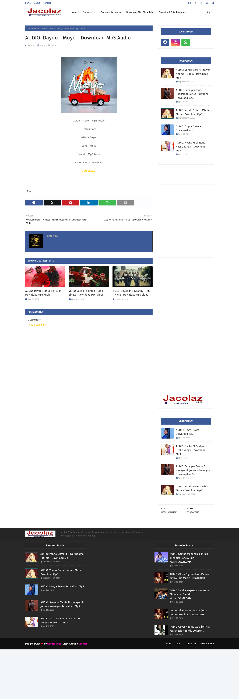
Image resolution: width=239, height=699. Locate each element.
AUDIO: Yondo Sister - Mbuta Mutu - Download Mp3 (193, 112)
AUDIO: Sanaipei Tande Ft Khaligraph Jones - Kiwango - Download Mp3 (193, 94)
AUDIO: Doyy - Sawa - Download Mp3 (188, 128)
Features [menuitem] (87, 12)
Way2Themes (54, 643)
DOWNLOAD (89, 170)
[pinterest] (207, 3)
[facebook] (189, 3)
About (37, 3)
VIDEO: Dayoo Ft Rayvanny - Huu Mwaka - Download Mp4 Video (131, 292)
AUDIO (164, 508)
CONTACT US (193, 512)
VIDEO (190, 508)
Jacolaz (32, 45)
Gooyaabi (83, 643)
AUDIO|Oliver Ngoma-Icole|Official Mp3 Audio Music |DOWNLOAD (190, 576)
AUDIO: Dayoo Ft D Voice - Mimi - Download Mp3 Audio (44, 292)
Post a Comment (37, 324)
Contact (47, 3)
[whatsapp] (185, 42)
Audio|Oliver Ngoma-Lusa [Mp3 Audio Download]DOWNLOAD (188, 612)
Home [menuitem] (74, 12)
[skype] (212, 3)
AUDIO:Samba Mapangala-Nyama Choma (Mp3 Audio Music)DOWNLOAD (189, 594)
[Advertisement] (200, 218)
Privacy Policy (207, 644)
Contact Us (191, 644)
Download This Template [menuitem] (140, 12)
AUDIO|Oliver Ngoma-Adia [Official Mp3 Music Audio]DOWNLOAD (190, 628)
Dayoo (38, 28)
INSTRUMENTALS (169, 512)
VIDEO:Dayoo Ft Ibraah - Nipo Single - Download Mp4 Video (86, 292)
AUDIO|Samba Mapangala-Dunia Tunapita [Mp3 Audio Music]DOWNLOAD (189, 557)
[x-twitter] (195, 3)
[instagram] (201, 3)
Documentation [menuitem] (109, 12)
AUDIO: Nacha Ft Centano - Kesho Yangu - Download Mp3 (191, 146)
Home (28, 3)
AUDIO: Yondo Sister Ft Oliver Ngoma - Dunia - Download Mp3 (193, 73)
